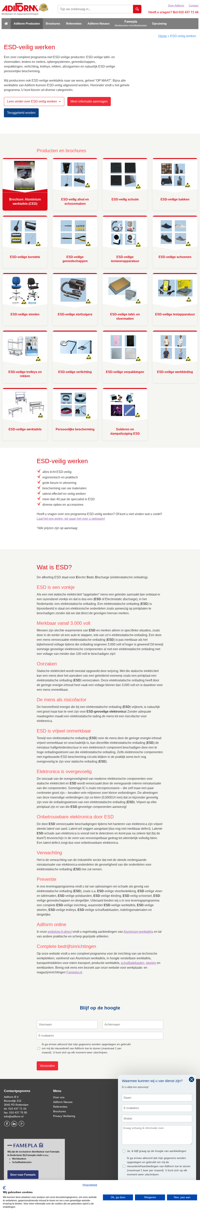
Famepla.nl (74, 972)
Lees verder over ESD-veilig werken (32, 101)
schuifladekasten (132, 963)
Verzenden (47, 1065)
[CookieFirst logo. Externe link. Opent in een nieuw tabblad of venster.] (4, 1188)
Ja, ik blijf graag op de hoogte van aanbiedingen (156, 1151)
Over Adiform (176, 5)
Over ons (58, 1097)
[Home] (6, 23)
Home (162, 36)
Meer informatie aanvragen (89, 101)
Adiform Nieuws (99, 23)
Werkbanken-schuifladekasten (131, 25)
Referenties (74, 23)
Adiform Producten (27, 23)
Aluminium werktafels (138, 931)
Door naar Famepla (23, 1174)
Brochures (53, 23)
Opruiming (159, 23)
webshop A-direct (60, 931)
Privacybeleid (90, 1185)
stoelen (151, 963)
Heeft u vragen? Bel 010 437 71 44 (173, 12)
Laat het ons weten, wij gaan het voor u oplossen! (71, 518)
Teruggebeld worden (21, 112)
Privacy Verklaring (64, 1116)
